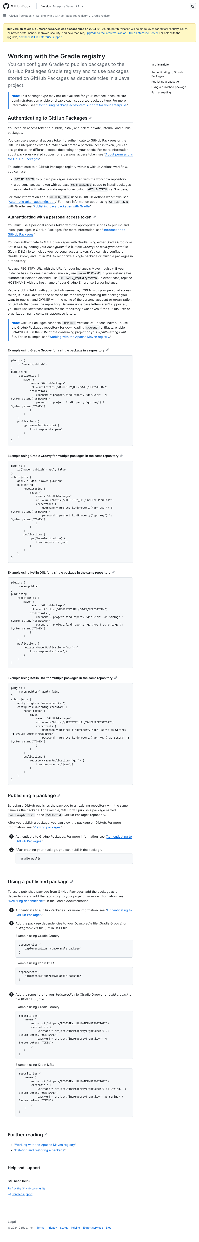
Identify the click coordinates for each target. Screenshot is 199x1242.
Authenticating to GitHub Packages (47, 118)
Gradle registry (101, 15)
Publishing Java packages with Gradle (62, 206)
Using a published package (38, 881)
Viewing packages (47, 827)
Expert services (93, 1227)
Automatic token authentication (32, 202)
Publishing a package (32, 795)
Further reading (25, 1135)
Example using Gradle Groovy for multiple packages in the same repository (63, 456)
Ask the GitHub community (28, 1188)
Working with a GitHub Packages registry (62, 15)
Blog (109, 1227)
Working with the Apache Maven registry (79, 337)
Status (64, 1227)
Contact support (22, 1194)
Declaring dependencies (26, 901)
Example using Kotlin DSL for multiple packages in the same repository (60, 678)
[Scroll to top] (190, 1233)
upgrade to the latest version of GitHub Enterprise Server (122, 33)
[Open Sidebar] (5, 15)
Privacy (52, 1227)
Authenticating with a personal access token (49, 217)
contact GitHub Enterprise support (40, 37)
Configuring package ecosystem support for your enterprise (82, 105)
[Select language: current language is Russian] (193, 6)
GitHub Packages (20, 15)
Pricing (75, 1227)
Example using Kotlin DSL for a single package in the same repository (59, 572)
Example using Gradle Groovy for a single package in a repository (56, 350)
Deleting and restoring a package (39, 1150)
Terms (40, 1227)
